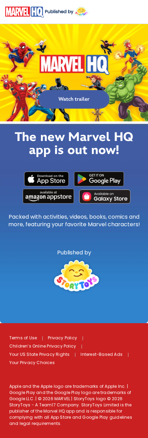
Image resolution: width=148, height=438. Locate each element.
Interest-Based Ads (102, 354)
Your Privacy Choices (32, 363)
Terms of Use (23, 338)
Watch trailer (74, 99)
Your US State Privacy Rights (39, 354)
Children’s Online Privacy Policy (42, 346)
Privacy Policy (62, 338)
